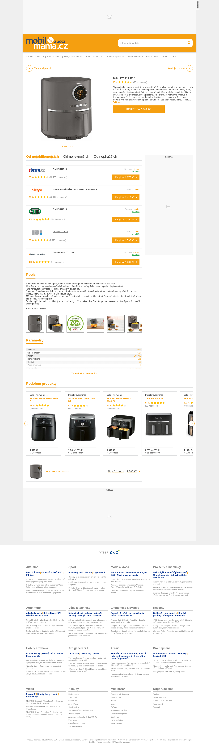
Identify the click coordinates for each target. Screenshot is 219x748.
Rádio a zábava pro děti (162, 701)
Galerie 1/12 (66, 146)
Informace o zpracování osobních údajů (175, 740)
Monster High (116, 697)
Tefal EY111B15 (60, 169)
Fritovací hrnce (152, 56)
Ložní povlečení (117, 720)
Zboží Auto (72, 720)
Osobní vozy (73, 701)
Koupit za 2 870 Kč (138, 109)
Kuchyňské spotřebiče (73, 56)
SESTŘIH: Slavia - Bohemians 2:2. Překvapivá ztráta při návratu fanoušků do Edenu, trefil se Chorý (44, 714)
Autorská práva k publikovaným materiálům (99, 740)
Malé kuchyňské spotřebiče (113, 56)
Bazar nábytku (116, 723)
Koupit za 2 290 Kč (124, 219)
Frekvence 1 (158, 704)
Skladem (135, 171)
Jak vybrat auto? (75, 727)
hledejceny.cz (73, 694)
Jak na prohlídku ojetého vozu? (80, 710)
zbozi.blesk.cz (74, 707)
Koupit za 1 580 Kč (124, 262)
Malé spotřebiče (54, 56)
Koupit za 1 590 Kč (124, 240)
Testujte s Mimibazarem (120, 694)
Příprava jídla (92, 56)
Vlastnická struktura (122, 742)
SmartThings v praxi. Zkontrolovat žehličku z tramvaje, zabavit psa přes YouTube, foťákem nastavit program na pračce (86, 628)
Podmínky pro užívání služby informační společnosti (138, 740)
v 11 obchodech (152, 453)
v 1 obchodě (35, 453)
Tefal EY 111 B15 (124, 78)
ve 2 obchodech (75, 453)
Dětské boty (115, 717)
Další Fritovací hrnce (39, 395)
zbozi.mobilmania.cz (35, 56)
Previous (27, 423)
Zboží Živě (72, 697)
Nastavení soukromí (105, 742)
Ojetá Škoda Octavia (76, 723)
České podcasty (159, 697)
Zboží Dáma (73, 704)
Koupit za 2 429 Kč (124, 197)
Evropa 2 (156, 707)
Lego (113, 704)
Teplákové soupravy (119, 714)
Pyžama (114, 707)
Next (191, 423)
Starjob (156, 694)
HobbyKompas (74, 714)
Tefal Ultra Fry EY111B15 (64, 252)
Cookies (92, 742)
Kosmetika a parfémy (119, 710)
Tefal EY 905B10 (154, 398)
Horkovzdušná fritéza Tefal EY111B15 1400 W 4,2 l (75, 189)
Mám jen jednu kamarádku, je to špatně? (169, 672)
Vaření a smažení (135, 56)
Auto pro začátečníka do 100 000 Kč (82, 717)
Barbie (113, 701)
